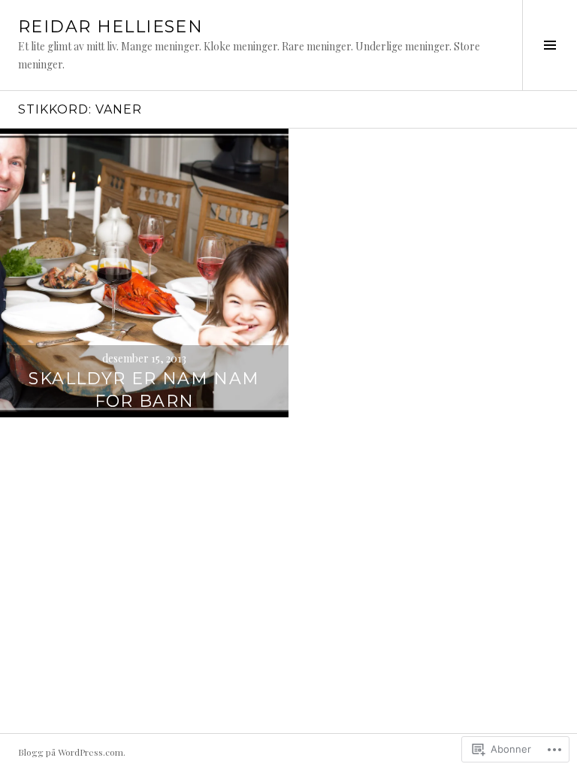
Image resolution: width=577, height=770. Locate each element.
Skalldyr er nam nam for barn (144, 389)
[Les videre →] (144, 273)
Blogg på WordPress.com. (71, 752)
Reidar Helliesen (110, 27)
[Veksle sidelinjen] (549, 45)
